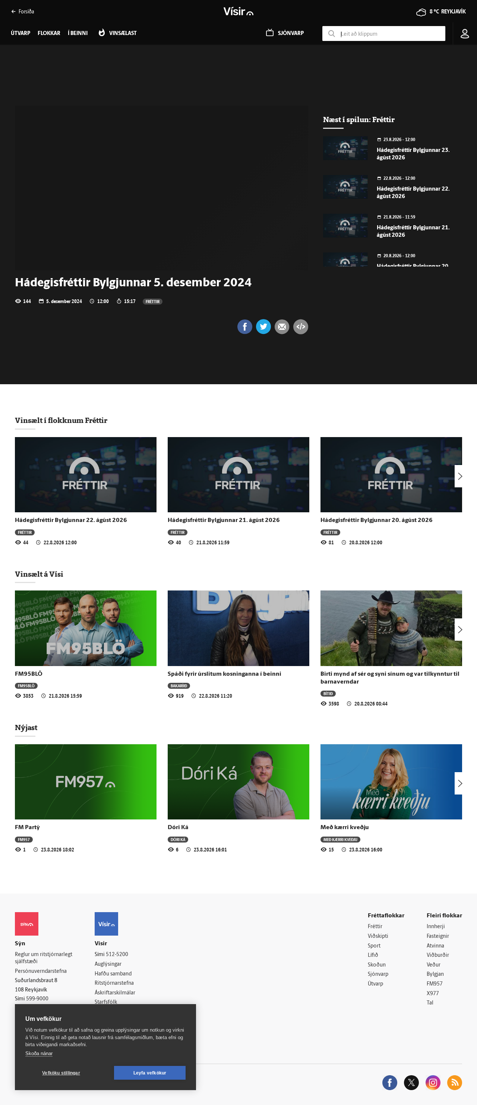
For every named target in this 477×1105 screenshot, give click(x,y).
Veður (433, 965)
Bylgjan (435, 974)
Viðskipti (378, 936)
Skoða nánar (39, 1053)
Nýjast (26, 727)
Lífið (373, 955)
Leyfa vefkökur (150, 1073)
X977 (433, 994)
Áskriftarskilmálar (115, 993)
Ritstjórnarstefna (114, 983)
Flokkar (49, 33)
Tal (430, 1003)
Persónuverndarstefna (41, 971)
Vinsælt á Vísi (39, 574)
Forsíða (26, 11)
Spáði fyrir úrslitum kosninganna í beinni (224, 674)
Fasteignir (438, 936)
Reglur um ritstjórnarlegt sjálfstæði (43, 958)
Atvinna (435, 946)
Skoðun (377, 965)
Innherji (436, 927)
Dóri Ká (178, 828)
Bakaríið (179, 685)
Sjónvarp (378, 974)
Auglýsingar (108, 964)
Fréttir (152, 301)
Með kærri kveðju (344, 828)
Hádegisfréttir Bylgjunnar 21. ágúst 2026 (224, 520)
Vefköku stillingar (61, 1073)
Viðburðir (438, 955)
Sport (374, 946)
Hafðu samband (113, 974)
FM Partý (27, 828)
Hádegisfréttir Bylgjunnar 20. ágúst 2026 (376, 520)
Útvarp (375, 984)
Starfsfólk (106, 1002)
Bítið (328, 693)
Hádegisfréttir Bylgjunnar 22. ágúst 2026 (71, 520)
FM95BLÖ (28, 674)
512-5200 (117, 955)
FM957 (24, 839)
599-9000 (37, 999)
